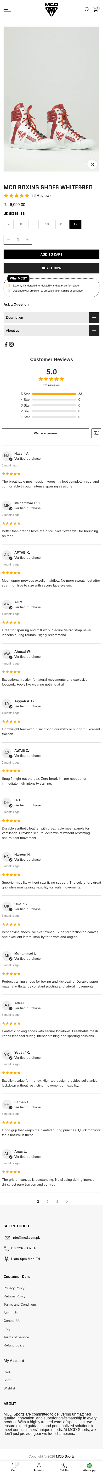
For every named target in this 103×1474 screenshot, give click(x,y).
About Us (10, 1313)
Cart (7, 1372)
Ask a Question (16, 304)
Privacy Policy (14, 1288)
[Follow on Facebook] (6, 344)
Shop (7, 1380)
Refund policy (14, 1345)
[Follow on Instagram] (11, 344)
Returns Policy (14, 1296)
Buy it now (51, 268)
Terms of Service (16, 1337)
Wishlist (9, 1388)
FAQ (7, 1329)
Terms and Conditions (20, 1304)
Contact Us (12, 1321)
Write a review (45, 433)
